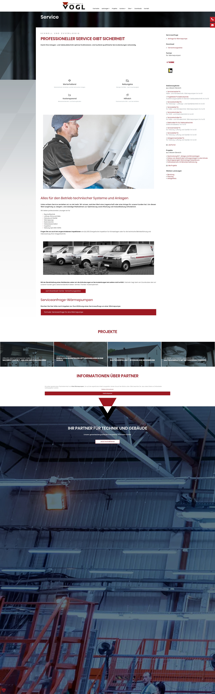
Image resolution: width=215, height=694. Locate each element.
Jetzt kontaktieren (107, 441)
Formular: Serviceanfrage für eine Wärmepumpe (63, 312)
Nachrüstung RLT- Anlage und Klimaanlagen (183, 156)
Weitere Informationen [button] (107, 389)
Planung (170, 176)
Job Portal (171, 145)
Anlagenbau (171, 178)
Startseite (96, 8)
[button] (3, 690)
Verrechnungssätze (175, 48)
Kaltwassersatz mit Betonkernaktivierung (182, 162)
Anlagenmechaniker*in (175, 138)
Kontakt (146, 8)
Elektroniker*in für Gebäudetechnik (180, 123)
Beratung (170, 175)
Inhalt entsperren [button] (107, 393)
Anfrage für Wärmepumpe (177, 39)
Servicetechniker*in (174, 102)
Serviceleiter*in (172, 107)
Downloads (138, 8)
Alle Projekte (172, 166)
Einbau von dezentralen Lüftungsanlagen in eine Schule (187, 158)
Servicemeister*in (173, 92)
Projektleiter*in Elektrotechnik (177, 97)
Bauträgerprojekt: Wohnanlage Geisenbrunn (183, 160)
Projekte (114, 8)
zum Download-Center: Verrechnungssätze (63, 291)
